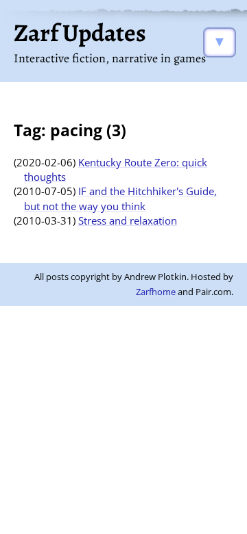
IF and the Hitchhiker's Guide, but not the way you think (120, 198)
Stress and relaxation (127, 220)
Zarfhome (156, 291)
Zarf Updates (80, 32)
